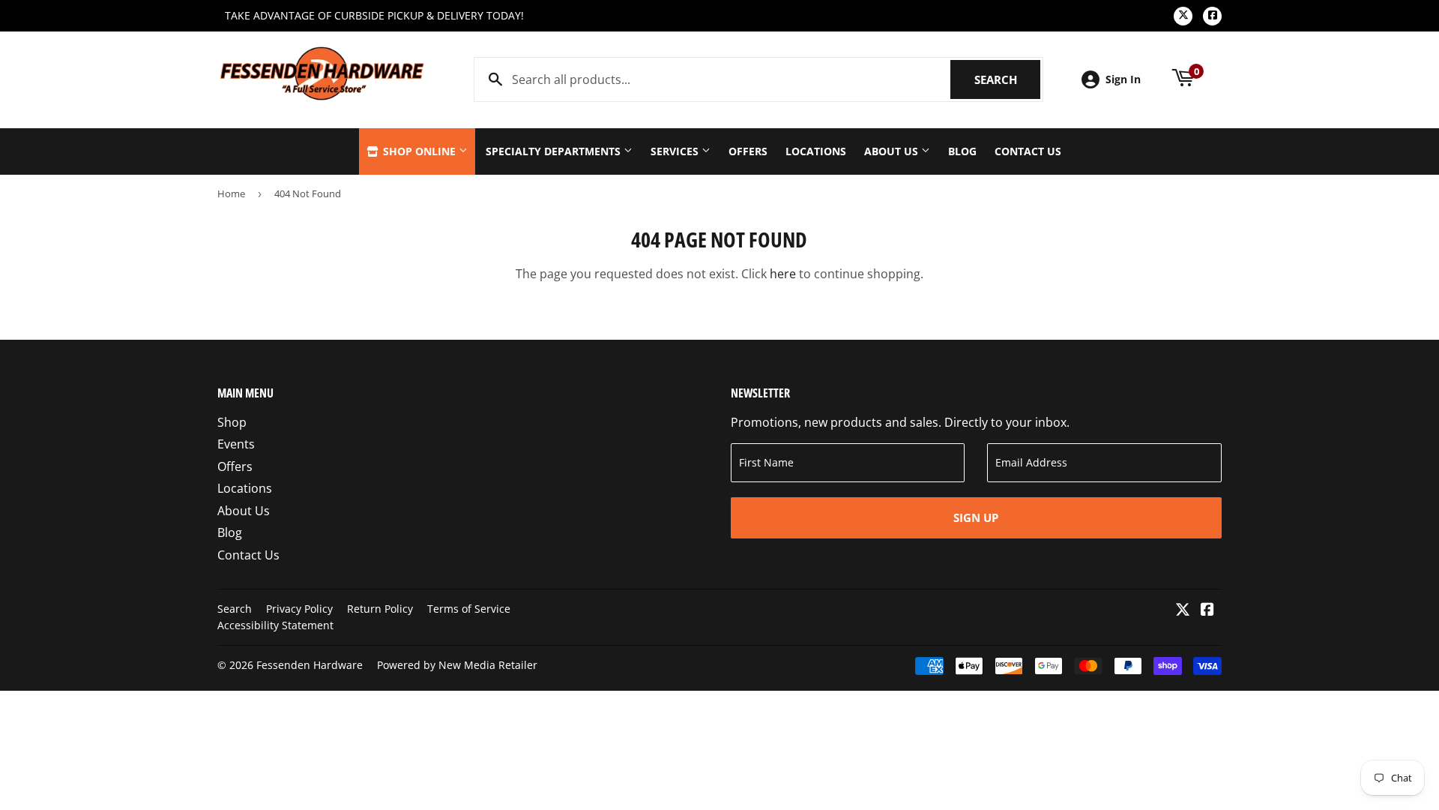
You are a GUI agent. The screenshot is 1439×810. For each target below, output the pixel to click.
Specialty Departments (555, 151)
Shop (232, 422)
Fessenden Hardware (309, 665)
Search (1007, 79)
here (783, 274)
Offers (747, 151)
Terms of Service (468, 609)
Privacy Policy (299, 609)
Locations (815, 151)
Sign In (1123, 79)
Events (236, 444)
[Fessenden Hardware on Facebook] (1207, 610)
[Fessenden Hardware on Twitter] (1182, 610)
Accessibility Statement (275, 625)
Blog (962, 151)
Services (676, 151)
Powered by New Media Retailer (457, 665)
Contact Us (1028, 151)
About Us (892, 151)
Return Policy (380, 609)
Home (231, 193)
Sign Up (975, 517)
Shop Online (419, 151)
